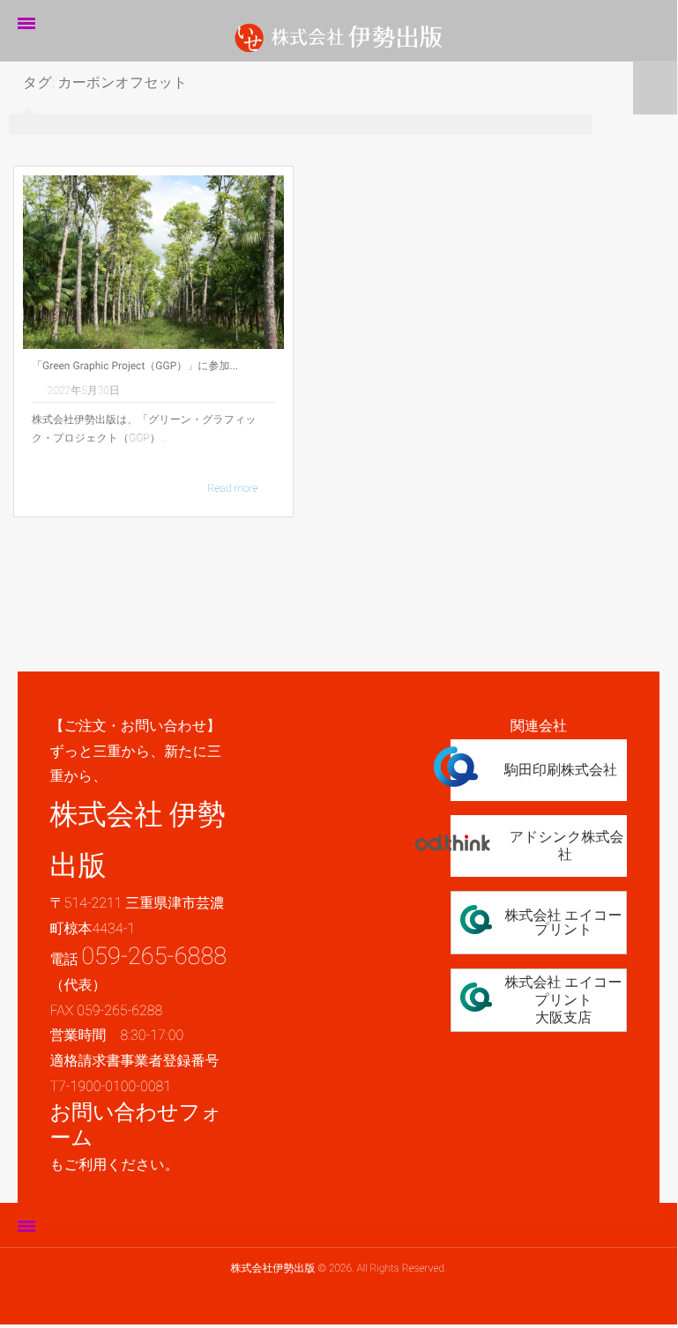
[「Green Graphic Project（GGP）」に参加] (153, 262)
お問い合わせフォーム (135, 1125)
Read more (232, 488)
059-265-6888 (154, 956)
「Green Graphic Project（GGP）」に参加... (135, 366)
